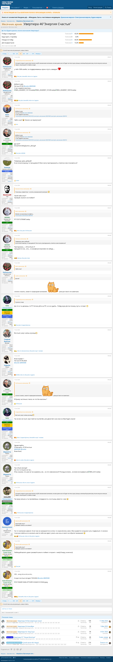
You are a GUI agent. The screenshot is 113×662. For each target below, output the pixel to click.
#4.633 (109, 379)
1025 (40, 644)
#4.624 (109, 129)
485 (48, 622)
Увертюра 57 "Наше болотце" (24, 637)
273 (49, 639)
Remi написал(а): (19, 211)
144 (59, 628)
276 (57, 639)
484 (46, 622)
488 (56, 622)
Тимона (106, 628)
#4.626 (109, 185)
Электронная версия (82, 17)
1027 (46, 644)
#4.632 (109, 356)
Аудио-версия (96, 17)
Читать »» (10, 74)
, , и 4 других (28, 536)
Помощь (102, 657)
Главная (108, 657)
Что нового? (15, 8)
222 (43, 633)
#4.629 (109, 263)
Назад (4, 53)
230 (14, 53)
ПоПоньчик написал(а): (21, 108)
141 (51, 628)
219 (35, 633)
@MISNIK (32, 86)
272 (47, 639)
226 (53, 633)
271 (44, 639)
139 (46, 628)
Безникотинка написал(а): (22, 189)
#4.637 (109, 487)
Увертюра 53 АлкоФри (26, 626)
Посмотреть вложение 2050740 (41, 116)
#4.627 (109, 208)
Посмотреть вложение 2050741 (58, 116)
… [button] (10, 53)
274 (52, 639)
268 (37, 639)
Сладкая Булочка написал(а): (23, 60)
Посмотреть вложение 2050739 (24, 215)
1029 (52, 644)
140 (48, 628)
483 (43, 622)
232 (20, 53)
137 (41, 628)
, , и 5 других (28, 100)
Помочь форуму (58, 8)
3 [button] (68, 43)
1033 (65, 644)
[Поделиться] (106, 57)
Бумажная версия (67, 17)
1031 (59, 644)
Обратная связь (63, 657)
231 (17, 53)
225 (51, 633)
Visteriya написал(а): (20, 239)
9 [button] (68, 34)
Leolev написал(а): (20, 276)
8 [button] (68, 40)
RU (15, 657)
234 (27, 53)
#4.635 (109, 442)
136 (38, 628)
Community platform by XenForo (37, 659)
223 (46, 633)
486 (51, 622)
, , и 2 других (25, 375)
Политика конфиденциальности (90, 657)
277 (60, 639)
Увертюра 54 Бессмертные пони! (30, 621)
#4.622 (109, 81)
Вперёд (38, 53)
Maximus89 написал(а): (21, 521)
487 (53, 622)
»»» (11, 153)
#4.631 (109, 330)
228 (58, 633)
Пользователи (37, 8)
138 (43, 628)
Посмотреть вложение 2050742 (24, 116)
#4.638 (109, 517)
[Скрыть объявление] (110, 12)
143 (56, 628)
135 (35, 628)
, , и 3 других (27, 76)
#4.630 (109, 296)
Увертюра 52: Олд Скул (26, 632)
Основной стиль (7, 657)
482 (41, 622)
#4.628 (109, 235)
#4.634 (109, 408)
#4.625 (109, 158)
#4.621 (109, 57)
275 (54, 639)
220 (38, 633)
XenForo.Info (12, 660)
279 (33, 53)
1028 (49, 644)
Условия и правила (74, 657)
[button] (21, 7)
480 (35, 622)
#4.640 (109, 571)
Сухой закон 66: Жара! (31, 643)
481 (38, 622)
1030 (56, 644)
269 (39, 639)
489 (59, 622)
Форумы (5, 8)
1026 (43, 644)
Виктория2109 (104, 644)
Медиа (26, 8)
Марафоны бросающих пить (26, 622)
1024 (37, 644)
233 (24, 53)
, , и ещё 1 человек (30, 351)
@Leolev (26, 86)
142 (53, 628)
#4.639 (109, 541)
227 (56, 633)
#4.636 (109, 465)
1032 (62, 644)
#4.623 (109, 105)
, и (24, 230)
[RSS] (111, 658)
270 (42, 639)
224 (48, 633)
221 (40, 633)
